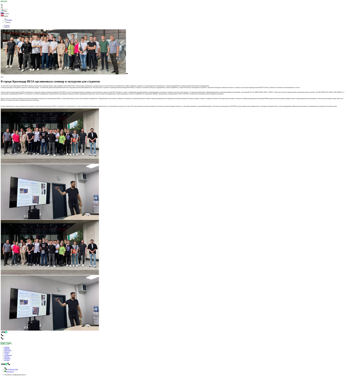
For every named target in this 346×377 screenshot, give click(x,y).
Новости (7, 352)
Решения (7, 349)
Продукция (7, 350)
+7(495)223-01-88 (12, 369)
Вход (5, 11)
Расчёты (6, 360)
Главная (6, 25)
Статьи (6, 353)
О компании (8, 355)
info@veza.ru (10, 371)
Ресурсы (6, 357)
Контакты (7, 358)
